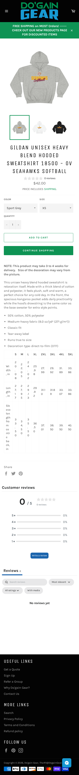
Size (42, 199)
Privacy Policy (13, 719)
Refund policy (13, 731)
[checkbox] (33, 590)
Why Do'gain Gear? (17, 687)
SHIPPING (50, 189)
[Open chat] (66, 762)
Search (9, 713)
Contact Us (11, 694)
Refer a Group (13, 681)
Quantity (9, 216)
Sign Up (9, 675)
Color (7, 199)
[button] (39, 515)
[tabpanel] (39, 612)
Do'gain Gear (31, 762)
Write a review (39, 555)
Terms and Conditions (19, 725)
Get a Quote (12, 669)
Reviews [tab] (12, 570)
